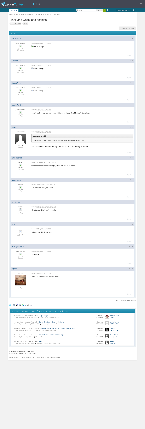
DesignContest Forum (27, 357)
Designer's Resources (21, 328)
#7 (131, 180)
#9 (131, 224)
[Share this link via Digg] (14, 305)
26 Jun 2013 (113, 343)
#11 (130, 269)
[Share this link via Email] (25, 305)
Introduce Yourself (31, 322)
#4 (131, 105)
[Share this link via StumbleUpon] (23, 305)
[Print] (28, 305)
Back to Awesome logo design (126, 300)
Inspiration (17, 316)
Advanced (107, 10)
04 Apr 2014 (114, 330)
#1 (131, 38)
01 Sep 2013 (114, 337)
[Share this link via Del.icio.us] (17, 305)
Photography (35, 328)
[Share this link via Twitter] (10, 305)
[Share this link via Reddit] (20, 305)
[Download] (31, 305)
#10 (130, 246)
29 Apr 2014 (114, 324)
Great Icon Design (29, 335)
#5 (131, 127)
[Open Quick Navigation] (133, 10)
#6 (131, 158)
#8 (131, 202)
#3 (131, 83)
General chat (18, 322)
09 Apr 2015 (114, 317)
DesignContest (12, 4)
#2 (131, 61)
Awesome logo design (31, 316)
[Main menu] (142, 3)
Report (129, 55)
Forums (14, 10)
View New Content (123, 10)
